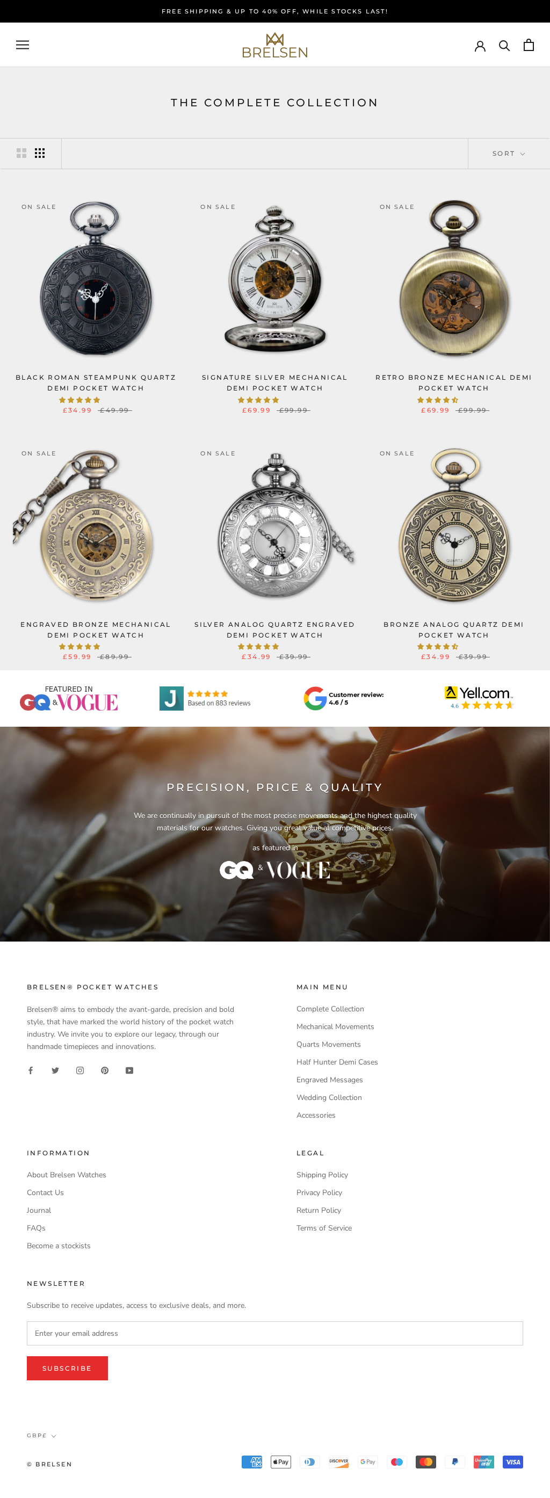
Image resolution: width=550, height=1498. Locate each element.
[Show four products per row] (40, 153)
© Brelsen (50, 1464)
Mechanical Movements (335, 1027)
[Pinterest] (104, 1069)
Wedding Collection (329, 1097)
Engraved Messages (329, 1080)
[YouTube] (129, 1069)
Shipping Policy (322, 1175)
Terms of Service (324, 1228)
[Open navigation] (22, 44)
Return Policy (318, 1210)
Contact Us (45, 1193)
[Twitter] (55, 1069)
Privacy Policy (319, 1193)
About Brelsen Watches (66, 1175)
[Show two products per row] (21, 153)
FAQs (36, 1228)
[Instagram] (80, 1069)
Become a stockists (59, 1246)
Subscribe (67, 1368)
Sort (505, 153)
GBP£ (37, 1435)
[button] (80, 400)
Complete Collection (330, 1009)
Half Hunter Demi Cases (337, 1062)
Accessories (316, 1115)
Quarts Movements (328, 1044)
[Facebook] (30, 1069)
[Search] (504, 44)
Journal (39, 1210)
